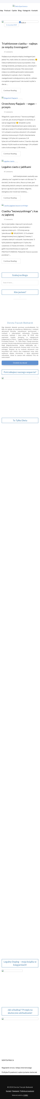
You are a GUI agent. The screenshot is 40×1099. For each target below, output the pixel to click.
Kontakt (34, 10)
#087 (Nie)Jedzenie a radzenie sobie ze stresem (20, 765)
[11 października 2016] (10, 98)
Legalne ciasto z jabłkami (16, 166)
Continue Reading (10, 90)
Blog (20, 10)
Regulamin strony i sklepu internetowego (17, 1068)
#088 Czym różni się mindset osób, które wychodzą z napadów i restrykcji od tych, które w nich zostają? (19, 752)
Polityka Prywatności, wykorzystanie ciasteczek (19, 1072)
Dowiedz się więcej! (20, 363)
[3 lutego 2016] (8, 161)
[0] (18, 23)
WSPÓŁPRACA (8, 1060)
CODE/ (25, 1095)
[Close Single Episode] (20, 504)
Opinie (14, 10)
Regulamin (15, 1091)
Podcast (7, 10)
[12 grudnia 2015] (15, 205)
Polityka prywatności (27, 1091)
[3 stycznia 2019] (20, 30)
